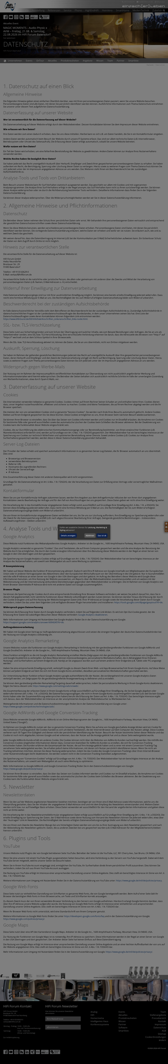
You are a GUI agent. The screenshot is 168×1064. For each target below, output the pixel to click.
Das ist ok (102, 535)
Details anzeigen (68, 535)
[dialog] (84, 532)
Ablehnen (90, 535)
